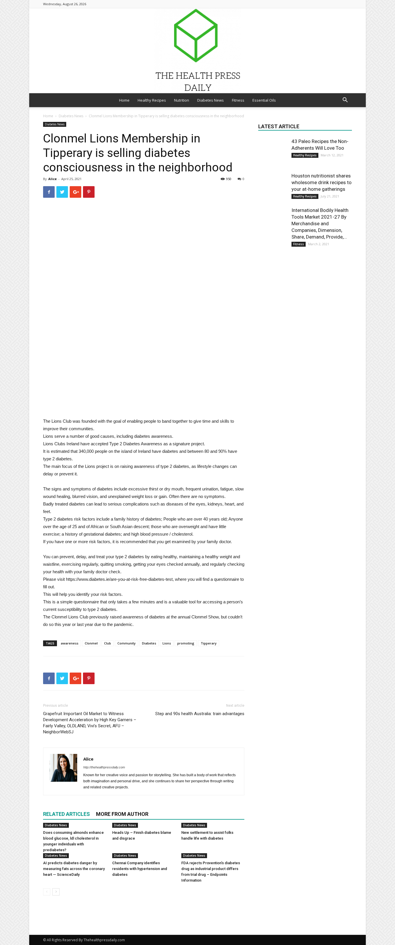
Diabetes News (210, 100)
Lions (167, 643)
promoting (185, 643)
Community (126, 643)
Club (107, 643)
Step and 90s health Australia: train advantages (199, 713)
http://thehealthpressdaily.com (104, 767)
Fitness (238, 100)
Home (124, 100)
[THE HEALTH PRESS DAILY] (197, 50)
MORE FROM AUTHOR (122, 814)
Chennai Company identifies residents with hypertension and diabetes (139, 869)
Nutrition (181, 100)
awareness (69, 643)
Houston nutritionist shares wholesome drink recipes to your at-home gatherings (321, 182)
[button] (345, 100)
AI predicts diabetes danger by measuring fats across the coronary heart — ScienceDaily (74, 869)
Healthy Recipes (152, 100)
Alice (52, 179)
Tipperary (209, 643)
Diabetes (149, 643)
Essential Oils (264, 100)
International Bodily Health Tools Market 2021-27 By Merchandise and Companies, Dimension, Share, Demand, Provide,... (319, 223)
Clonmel (91, 643)
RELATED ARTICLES (66, 814)
